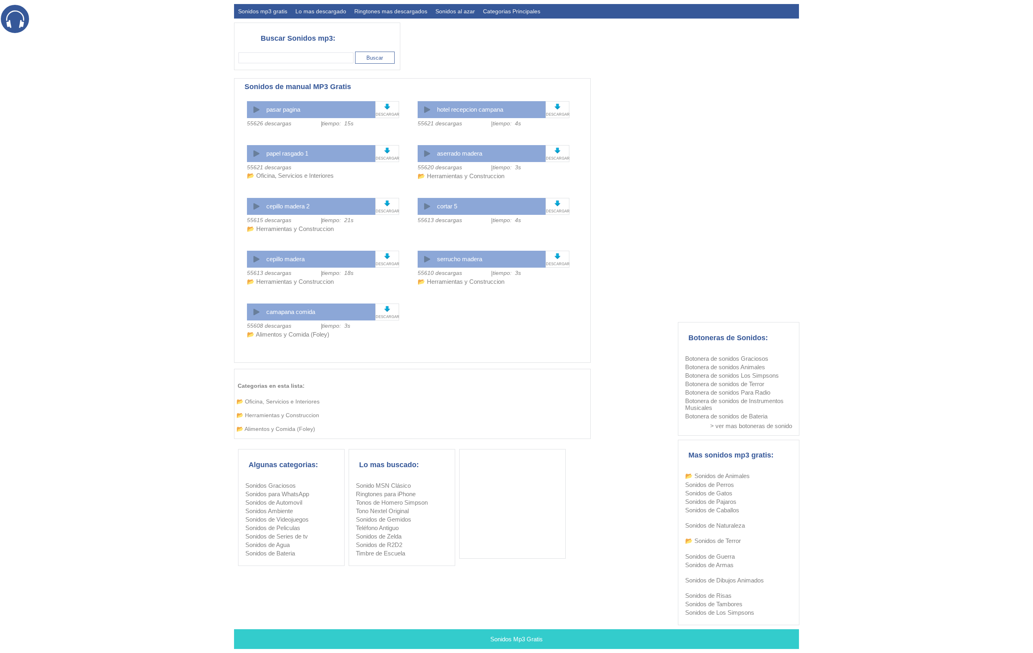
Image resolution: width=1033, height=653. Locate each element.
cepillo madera (285, 259)
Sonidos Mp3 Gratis (516, 639)
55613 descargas (440, 220)
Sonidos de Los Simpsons (719, 612)
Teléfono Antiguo (377, 527)
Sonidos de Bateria (270, 553)
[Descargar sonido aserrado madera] (557, 151)
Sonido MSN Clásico (383, 485)
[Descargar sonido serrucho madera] (557, 256)
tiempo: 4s (507, 123)
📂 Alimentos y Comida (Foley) (288, 334)
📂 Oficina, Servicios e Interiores (290, 175)
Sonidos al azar (455, 11)
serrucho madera (459, 259)
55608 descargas (269, 325)
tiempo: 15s (337, 123)
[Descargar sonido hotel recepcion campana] (557, 107)
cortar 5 (447, 206)
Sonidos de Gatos (708, 493)
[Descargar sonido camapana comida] (387, 309)
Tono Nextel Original (382, 510)
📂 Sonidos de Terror (713, 540)
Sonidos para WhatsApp (277, 494)
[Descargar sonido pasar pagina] (387, 107)
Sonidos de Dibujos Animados (724, 580)
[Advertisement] (652, 43)
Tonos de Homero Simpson (392, 502)
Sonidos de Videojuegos (277, 519)
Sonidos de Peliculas (272, 527)
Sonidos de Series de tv (276, 536)
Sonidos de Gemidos (383, 519)
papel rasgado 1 (287, 153)
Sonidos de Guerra (710, 556)
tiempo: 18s (337, 273)
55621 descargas (440, 123)
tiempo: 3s (507, 167)
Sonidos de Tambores (713, 604)
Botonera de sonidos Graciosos (726, 358)
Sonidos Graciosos (270, 485)
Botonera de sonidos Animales (725, 367)
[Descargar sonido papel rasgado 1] (387, 151)
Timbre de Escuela (380, 553)
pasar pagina (283, 109)
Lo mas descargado (320, 11)
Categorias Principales (511, 11)
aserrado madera (459, 153)
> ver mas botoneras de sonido (751, 425)
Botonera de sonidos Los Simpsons (732, 375)
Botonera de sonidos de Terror (724, 384)
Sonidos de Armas (709, 564)
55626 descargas (269, 123)
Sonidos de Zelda (378, 536)
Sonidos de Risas (708, 595)
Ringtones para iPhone (386, 494)
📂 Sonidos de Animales (717, 475)
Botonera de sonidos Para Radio (727, 392)
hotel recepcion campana (470, 109)
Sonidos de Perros (709, 484)
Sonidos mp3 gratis (262, 11)
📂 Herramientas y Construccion (461, 176)
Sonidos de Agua (267, 544)
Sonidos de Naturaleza (715, 525)
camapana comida (290, 311)
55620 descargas (440, 167)
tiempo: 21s (337, 220)
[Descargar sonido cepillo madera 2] (387, 203)
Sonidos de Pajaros (710, 501)
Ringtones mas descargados (390, 11)
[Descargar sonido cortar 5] (557, 203)
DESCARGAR (387, 114)
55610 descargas (440, 273)
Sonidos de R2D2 (379, 544)
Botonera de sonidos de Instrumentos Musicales (734, 404)
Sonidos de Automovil (273, 502)
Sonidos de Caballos (712, 510)
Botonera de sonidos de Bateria (726, 416)
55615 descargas (269, 220)
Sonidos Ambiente (269, 510)
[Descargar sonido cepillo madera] (387, 256)
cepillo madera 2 (287, 206)
